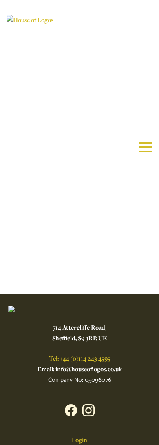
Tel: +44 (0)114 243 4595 (79, 358)
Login (79, 440)
